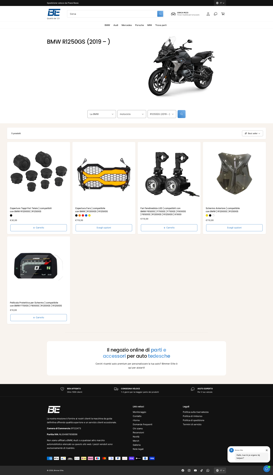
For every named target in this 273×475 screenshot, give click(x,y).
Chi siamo (138, 428)
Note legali (138, 449)
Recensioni (138, 432)
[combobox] (115, 14)
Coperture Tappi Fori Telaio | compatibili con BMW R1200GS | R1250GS (31, 210)
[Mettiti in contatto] (215, 14)
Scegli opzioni (104, 227)
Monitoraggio (139, 412)
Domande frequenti (142, 424)
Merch (136, 440)
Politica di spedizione (193, 420)
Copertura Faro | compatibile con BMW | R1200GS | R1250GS (91, 210)
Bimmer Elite (58, 470)
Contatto (137, 416)
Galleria (136, 445)
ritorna (136, 420)
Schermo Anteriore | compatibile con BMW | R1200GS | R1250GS (223, 210)
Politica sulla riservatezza (195, 412)
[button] (223, 14)
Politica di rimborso (192, 416)
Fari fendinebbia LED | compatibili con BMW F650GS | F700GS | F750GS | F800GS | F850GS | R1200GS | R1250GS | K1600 (163, 211)
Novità (136, 436)
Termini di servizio (192, 424)
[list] (136, 390)
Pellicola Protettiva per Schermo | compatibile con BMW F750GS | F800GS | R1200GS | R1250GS (36, 304)
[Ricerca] (182, 114)
